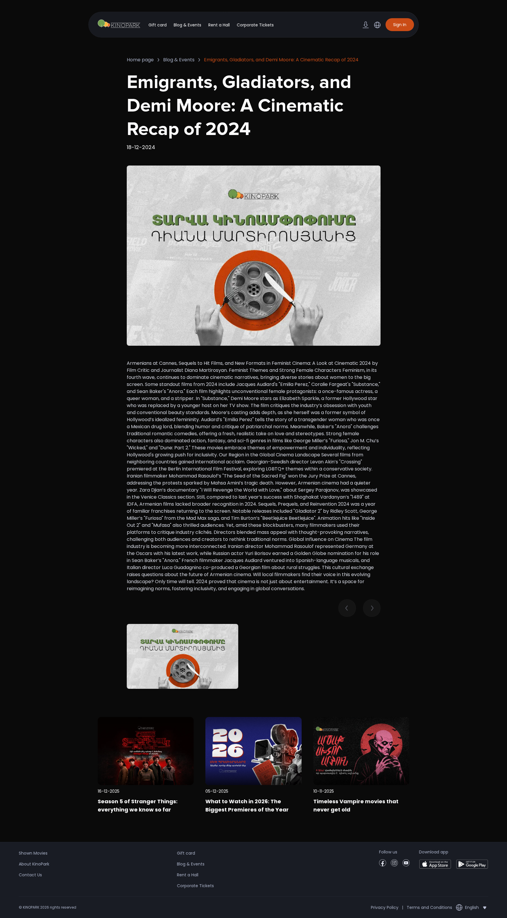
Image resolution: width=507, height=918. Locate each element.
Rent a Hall (219, 25)
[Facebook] (382, 864)
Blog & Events (187, 25)
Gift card (157, 25)
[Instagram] (394, 864)
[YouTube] (406, 864)
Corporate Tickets (255, 25)
